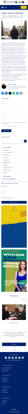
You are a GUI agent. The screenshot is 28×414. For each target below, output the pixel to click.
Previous (22, 300)
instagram (16, 358)
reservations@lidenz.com (16, 360)
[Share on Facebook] (2, 93)
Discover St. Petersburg (7, 152)
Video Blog (5, 164)
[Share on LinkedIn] (6, 93)
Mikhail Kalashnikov (14, 322)
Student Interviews (6, 162)
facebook (6, 358)
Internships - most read (13, 15)
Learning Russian (16, 17)
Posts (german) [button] (7, 176)
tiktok (19, 358)
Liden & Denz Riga (5, 398)
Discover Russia (6, 17)
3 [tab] (14, 350)
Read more (14, 344)
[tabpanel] (14, 325)
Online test (24, 7)
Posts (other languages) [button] (9, 179)
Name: (2, 192)
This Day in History (6, 169)
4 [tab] (15, 350)
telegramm (23, 358)
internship (11, 17)
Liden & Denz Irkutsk (6, 386)
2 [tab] (13, 350)
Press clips (5, 172)
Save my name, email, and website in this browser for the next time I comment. (14, 123)
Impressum (14, 409)
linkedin (9, 358)
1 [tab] (12, 350)
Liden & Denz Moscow (6, 375)
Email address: (4, 186)
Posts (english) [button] (7, 147)
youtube (13, 358)
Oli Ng (3, 15)
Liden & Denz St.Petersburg (7, 365)
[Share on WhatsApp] (13, 93)
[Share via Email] (21, 93)
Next (25, 300)
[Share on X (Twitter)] (10, 93)
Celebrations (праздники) (8, 167)
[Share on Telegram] (17, 93)
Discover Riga (5, 157)
